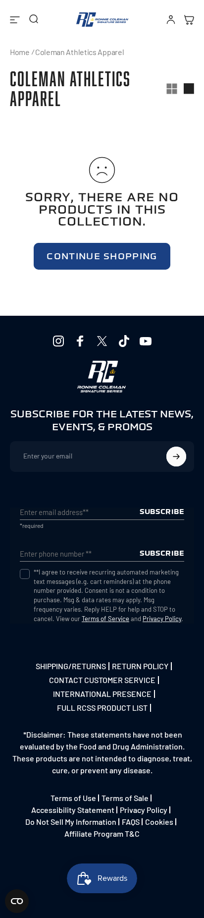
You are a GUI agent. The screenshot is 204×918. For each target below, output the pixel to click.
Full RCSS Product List (102, 708)
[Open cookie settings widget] (17, 901)
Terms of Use (73, 798)
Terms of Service (105, 619)
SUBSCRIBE (162, 512)
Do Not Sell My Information (70, 821)
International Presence (102, 694)
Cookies (159, 821)
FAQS (131, 821)
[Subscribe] (176, 456)
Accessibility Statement (72, 809)
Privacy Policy (162, 619)
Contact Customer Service (102, 680)
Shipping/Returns (71, 666)
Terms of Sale (125, 798)
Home (20, 52)
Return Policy (140, 666)
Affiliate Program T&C (102, 833)
